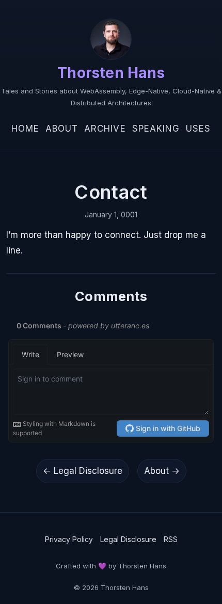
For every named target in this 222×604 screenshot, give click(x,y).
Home (25, 128)
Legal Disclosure (128, 539)
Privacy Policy (69, 539)
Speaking (156, 128)
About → (162, 471)
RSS (171, 539)
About (61, 128)
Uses (198, 128)
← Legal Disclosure (82, 471)
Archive (104, 128)
